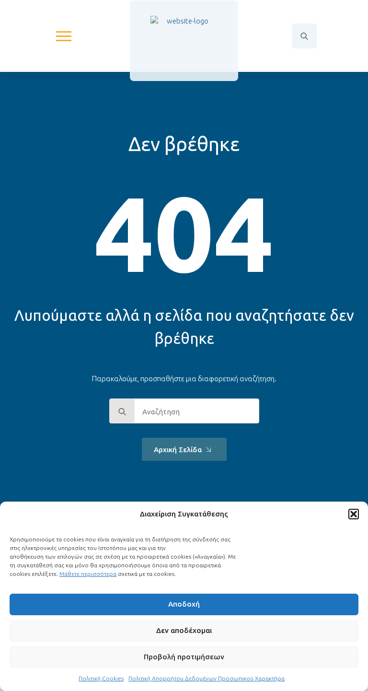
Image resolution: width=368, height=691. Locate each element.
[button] (353, 514)
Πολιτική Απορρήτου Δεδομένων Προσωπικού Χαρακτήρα (206, 678)
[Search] (122, 411)
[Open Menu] (63, 36)
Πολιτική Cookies (101, 678)
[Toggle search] (304, 35)
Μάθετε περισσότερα (87, 574)
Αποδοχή (184, 604)
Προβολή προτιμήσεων (184, 657)
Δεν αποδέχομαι (184, 630)
